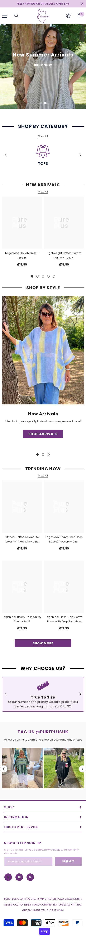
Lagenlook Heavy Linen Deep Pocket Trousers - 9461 (64, 539)
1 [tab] (40, 103)
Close (82, 3)
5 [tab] (54, 276)
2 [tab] (45, 103)
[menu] (4, 15)
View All (43, 136)
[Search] (16, 15)
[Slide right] (80, 155)
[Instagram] (19, 877)
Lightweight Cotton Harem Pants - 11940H (64, 255)
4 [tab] (48, 276)
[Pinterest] (30, 877)
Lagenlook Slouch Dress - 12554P (22, 255)
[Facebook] (8, 877)
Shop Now (43, 69)
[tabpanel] (43, 66)
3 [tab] (43, 276)
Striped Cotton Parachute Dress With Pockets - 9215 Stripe (22, 539)
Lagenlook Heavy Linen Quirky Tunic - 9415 (22, 619)
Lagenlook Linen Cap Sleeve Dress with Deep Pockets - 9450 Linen (64, 619)
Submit (68, 861)
